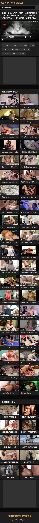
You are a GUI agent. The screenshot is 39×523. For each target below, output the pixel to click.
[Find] (36, 7)
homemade (23, 45)
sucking (22, 53)
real (33, 45)
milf (15, 45)
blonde (7, 53)
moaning (26, 49)
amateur (7, 49)
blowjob (16, 49)
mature (7, 45)
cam (14, 53)
